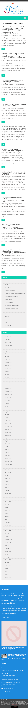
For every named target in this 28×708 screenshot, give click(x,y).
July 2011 (7, 568)
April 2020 (7, 380)
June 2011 (7, 571)
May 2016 (7, 513)
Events (6, 319)
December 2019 (8, 391)
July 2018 (7, 441)
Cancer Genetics (8, 287)
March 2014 (7, 545)
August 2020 (8, 371)
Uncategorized (8, 325)
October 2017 (8, 467)
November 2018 (8, 429)
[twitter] (1, 691)
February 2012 (8, 565)
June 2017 (7, 478)
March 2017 (7, 487)
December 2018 (8, 426)
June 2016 (7, 510)
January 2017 (8, 493)
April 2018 (7, 449)
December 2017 (8, 461)
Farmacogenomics (9, 299)
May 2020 (7, 377)
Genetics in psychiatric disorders (12, 305)
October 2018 (8, 432)
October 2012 (8, 560)
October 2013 (8, 551)
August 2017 (8, 472)
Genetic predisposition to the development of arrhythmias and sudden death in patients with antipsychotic (14, 173)
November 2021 (8, 345)
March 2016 (7, 519)
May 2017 (7, 481)
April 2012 (7, 562)
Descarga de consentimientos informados (11, 693)
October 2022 (8, 336)
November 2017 (8, 464)
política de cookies (14, 704)
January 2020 (8, 388)
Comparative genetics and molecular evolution (15, 293)
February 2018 (8, 455)
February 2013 (8, 557)
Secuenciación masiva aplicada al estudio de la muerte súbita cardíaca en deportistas (13, 150)
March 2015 (7, 536)
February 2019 (8, 420)
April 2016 (7, 516)
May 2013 (7, 554)
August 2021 (8, 351)
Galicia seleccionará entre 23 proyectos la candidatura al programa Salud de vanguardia (17, 656)
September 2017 (8, 470)
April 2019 (7, 414)
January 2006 (8, 577)
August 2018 (8, 438)
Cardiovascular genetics (10, 290)
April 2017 (7, 484)
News (6, 314)
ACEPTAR (15, 706)
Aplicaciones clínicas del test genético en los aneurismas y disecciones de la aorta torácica (13, 127)
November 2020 (8, 365)
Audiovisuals (8, 282)
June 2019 (7, 409)
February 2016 (8, 522)
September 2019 (8, 400)
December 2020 (8, 362)
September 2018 (8, 435)
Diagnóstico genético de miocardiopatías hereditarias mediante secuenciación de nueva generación (12, 81)
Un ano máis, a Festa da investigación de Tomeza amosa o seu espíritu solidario (12, 648)
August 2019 (8, 403)
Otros (6, 322)
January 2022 (8, 342)
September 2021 (8, 348)
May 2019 (7, 412)
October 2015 (8, 531)
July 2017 (7, 475)
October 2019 (8, 397)
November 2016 (8, 499)
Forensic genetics (9, 302)
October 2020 (8, 368)
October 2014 (8, 542)
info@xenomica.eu (8, 688)
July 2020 (7, 374)
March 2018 (7, 452)
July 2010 (7, 574)
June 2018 (7, 443)
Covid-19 (7, 316)
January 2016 (8, 525)
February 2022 (8, 339)
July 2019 (7, 406)
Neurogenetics (8, 311)
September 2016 (8, 504)
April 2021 (7, 356)
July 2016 (7, 507)
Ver (3, 48)
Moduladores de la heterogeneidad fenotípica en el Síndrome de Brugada (13, 104)
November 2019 (8, 394)
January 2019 (8, 423)
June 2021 (7, 353)
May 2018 (7, 446)
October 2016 (8, 501)
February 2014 (8, 548)
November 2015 (8, 528)
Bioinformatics (8, 285)
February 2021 (8, 359)
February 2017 (8, 490)
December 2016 (8, 496)
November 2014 (8, 539)
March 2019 (7, 417)
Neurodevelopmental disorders (11, 308)
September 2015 (8, 533)
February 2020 (8, 385)
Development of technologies (11, 296)
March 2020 (7, 383)
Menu (5, 18)
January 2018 (8, 458)
